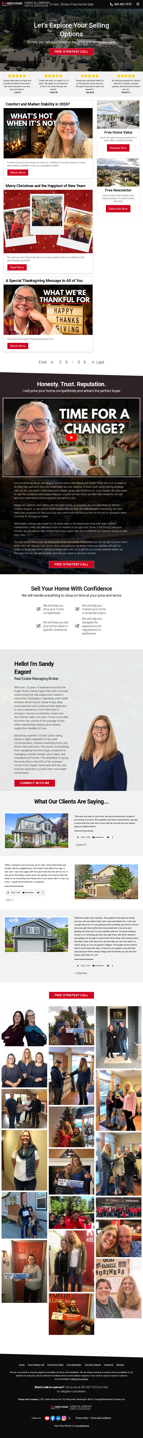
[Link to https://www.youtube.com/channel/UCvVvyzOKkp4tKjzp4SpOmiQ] (47, 1418)
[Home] (25, 4)
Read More (17, 267)
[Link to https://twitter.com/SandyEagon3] (69, 1418)
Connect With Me (34, 783)
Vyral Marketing (82, 1426)
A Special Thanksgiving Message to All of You (44, 280)
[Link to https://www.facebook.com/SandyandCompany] (52, 1418)
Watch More (17, 172)
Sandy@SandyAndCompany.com (110, 1399)
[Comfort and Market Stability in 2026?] (48, 133)
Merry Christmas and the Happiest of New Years (46, 185)
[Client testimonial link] (36, 830)
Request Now (118, 148)
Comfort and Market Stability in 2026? (38, 104)
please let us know (79, 1379)
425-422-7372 (122, 4)
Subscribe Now (118, 208)
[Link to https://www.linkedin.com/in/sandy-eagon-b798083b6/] (58, 1418)
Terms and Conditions (101, 1418)
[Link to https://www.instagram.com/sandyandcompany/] (63, 1418)
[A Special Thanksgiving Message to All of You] (48, 309)
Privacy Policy (82, 1418)
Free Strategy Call (71, 51)
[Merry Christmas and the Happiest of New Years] (48, 221)
